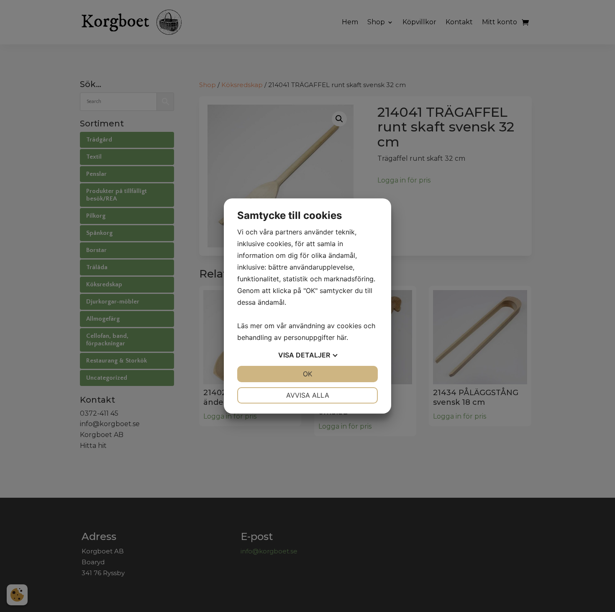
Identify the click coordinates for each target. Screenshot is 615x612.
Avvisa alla (307, 395)
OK (307, 374)
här (341, 337)
